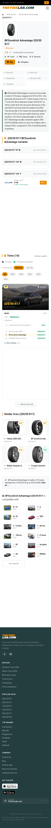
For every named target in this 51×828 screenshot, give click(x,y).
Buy (11, 62)
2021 (6, 279)
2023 (30, 274)
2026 (12, 274)
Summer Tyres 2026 (10, 667)
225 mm (18, 268)
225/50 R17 (7, 710)
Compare (25, 62)
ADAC (6, 313)
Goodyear (6, 738)
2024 (21, 274)
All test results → (42, 256)
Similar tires (10, 78)
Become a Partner (9, 769)
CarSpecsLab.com (9, 773)
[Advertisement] (25, 221)
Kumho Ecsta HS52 (16, 331)
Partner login (7, 765)
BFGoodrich (11, 14)
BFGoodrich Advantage (28, 14)
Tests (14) (33, 73)
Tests (11, 57)
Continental (7, 727)
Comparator (7, 683)
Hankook (5, 745)
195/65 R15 (7, 706)
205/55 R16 (7, 699)
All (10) (30, 268)
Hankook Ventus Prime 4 (18, 338)
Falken (37, 123)
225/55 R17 (7, 713)
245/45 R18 (7, 717)
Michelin (5, 731)
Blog (4, 761)
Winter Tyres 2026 (9, 671)
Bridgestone (7, 734)
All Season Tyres (9, 675)
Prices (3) (9, 73)
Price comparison (9, 687)
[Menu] (47, 8)
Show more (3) (27, 404)
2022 (38, 274)
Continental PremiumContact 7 (20, 325)
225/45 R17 (7, 702)
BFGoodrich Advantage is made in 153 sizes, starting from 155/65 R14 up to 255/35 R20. (25, 482)
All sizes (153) (35, 78)
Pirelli (4, 741)
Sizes (23, 57)
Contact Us (6, 757)
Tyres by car (7, 679)
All (5, 274)
